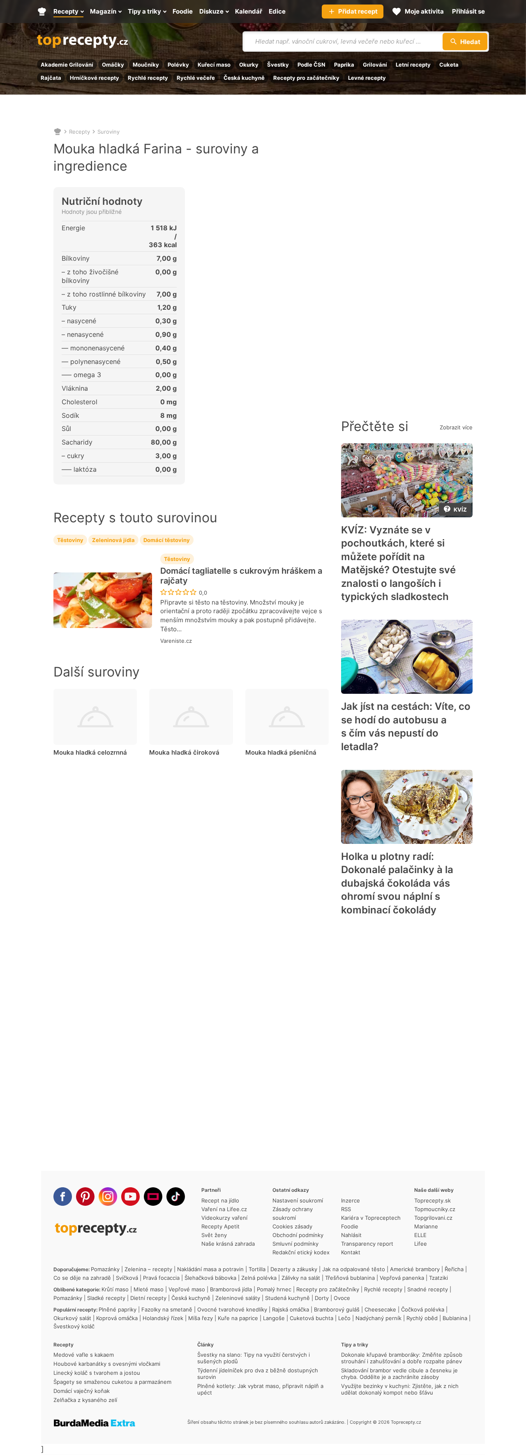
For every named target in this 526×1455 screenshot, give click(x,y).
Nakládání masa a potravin (210, 1269)
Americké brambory (415, 1269)
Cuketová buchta (311, 1318)
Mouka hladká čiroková (184, 752)
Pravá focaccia (161, 1277)
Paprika (344, 64)
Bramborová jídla (231, 1289)
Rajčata (51, 77)
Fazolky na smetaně (166, 1309)
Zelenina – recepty (148, 1269)
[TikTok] (175, 1196)
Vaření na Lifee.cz (224, 1209)
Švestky (278, 64)
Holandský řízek (163, 1318)
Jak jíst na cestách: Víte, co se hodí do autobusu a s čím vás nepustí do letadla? (406, 726)
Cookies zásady (292, 1226)
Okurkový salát (72, 1318)
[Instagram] (108, 1196)
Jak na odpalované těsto (353, 1269)
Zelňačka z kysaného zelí (85, 1400)
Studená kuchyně (287, 1298)
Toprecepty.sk (432, 1200)
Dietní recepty (148, 1298)
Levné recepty (367, 77)
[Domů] (57, 131)
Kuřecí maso (214, 64)
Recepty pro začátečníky (306, 77)
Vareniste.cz (176, 640)
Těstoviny (70, 540)
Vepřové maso (186, 1289)
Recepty (79, 131)
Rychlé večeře (196, 77)
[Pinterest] (85, 1196)
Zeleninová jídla (113, 540)
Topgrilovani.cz (433, 1217)
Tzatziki (438, 1277)
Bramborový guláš (337, 1309)
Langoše (274, 1318)
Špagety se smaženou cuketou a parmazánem (112, 1382)
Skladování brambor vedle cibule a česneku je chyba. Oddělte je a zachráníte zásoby (399, 1373)
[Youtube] (130, 1196)
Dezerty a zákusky (293, 1269)
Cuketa (449, 64)
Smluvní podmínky (295, 1243)
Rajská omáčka (290, 1309)
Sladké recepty (106, 1298)
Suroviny (108, 131)
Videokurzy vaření (224, 1217)
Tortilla (257, 1269)
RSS (346, 1209)
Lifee (420, 1243)
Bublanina (455, 1318)
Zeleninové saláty (237, 1298)
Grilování (375, 64)
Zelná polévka (259, 1277)
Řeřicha (454, 1269)
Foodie (349, 1226)
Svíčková (127, 1277)
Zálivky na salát (300, 1277)
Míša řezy (200, 1318)
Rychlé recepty (148, 77)
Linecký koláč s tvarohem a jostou (96, 1372)
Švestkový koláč (74, 1326)
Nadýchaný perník (378, 1318)
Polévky (178, 64)
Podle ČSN (311, 64)
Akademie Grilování (67, 64)
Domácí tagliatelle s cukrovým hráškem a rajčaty (241, 576)
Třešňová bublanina (350, 1277)
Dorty (322, 1298)
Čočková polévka (422, 1309)
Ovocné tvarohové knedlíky (232, 1309)
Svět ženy (214, 1235)
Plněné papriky (117, 1309)
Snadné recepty (427, 1289)
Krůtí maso (115, 1289)
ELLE (420, 1235)
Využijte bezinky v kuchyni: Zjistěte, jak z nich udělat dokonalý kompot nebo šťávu (400, 1389)
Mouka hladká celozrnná (90, 752)
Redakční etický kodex (301, 1252)
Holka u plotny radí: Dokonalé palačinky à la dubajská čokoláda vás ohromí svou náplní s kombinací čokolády (397, 883)
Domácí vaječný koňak (81, 1391)
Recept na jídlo (220, 1200)
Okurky (248, 64)
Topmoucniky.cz (434, 1209)
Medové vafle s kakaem (83, 1354)
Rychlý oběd (422, 1318)
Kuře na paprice (238, 1318)
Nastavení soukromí (297, 1200)
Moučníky (146, 64)
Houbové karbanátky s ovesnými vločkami (106, 1363)
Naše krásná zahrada (228, 1243)
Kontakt (350, 1252)
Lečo (344, 1318)
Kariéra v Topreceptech (371, 1217)
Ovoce (342, 1298)
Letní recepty (413, 64)
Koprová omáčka (117, 1318)
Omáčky (113, 64)
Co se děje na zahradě (82, 1277)
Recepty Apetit (220, 1226)
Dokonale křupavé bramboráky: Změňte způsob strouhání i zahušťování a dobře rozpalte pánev (401, 1358)
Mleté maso (149, 1289)
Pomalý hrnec (274, 1289)
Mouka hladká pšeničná (280, 752)
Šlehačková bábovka (210, 1277)
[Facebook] (62, 1196)
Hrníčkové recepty (94, 77)
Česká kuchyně (244, 77)
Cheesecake (380, 1309)
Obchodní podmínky (297, 1235)
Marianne (426, 1226)
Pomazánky (105, 1269)
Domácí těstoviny (166, 540)
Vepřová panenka (402, 1277)
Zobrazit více (456, 427)
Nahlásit (351, 1235)
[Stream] (153, 1196)
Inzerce (350, 1200)
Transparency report (367, 1243)
